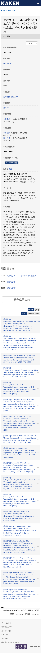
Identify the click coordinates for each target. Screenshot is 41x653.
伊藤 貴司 (6, 133)
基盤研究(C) (7, 63)
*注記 (10, 169)
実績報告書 (11, 276)
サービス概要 (6, 623)
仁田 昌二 (6, 119)
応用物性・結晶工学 (10, 97)
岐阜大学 (6, 108)
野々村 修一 (7, 138)
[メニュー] (38, 2)
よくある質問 (6, 631)
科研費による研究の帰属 (10, 642)
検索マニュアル (7, 627)
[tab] (21, 299)
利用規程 (4, 638)
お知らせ (4, 635)
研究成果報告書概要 (28, 276)
